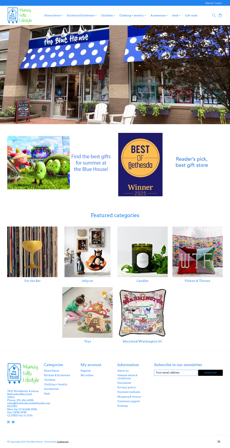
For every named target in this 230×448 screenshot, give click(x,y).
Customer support (128, 401)
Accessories (51, 388)
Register (86, 370)
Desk (47, 393)
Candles (143, 281)
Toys (87, 341)
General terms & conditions (127, 377)
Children (49, 379)
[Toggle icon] (213, 15)
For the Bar (32, 281)
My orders (87, 375)
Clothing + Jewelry (56, 384)
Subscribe (210, 372)
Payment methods (128, 392)
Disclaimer (124, 382)
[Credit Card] (219, 441)
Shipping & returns (129, 396)
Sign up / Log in (214, 3)
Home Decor (51, 370)
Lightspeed (62, 441)
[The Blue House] (19, 15)
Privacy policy (126, 387)
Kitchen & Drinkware (57, 375)
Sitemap (122, 405)
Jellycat (87, 281)
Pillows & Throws (197, 281)
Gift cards (191, 15)
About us (123, 370)
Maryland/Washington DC (142, 341)
